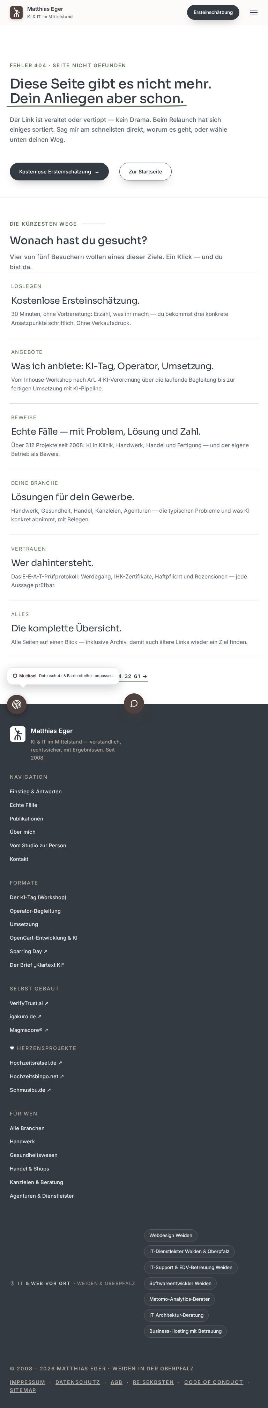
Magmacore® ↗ (29, 1030)
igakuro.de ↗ (26, 1016)
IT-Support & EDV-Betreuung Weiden (190, 1267)
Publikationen (26, 819)
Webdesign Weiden (170, 1235)
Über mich (23, 832)
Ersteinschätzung (213, 12)
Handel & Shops (29, 1169)
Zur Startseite (145, 171)
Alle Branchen (27, 1128)
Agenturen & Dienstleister (42, 1196)
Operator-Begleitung (35, 911)
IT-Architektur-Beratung (176, 1315)
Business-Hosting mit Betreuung (185, 1331)
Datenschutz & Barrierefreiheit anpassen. (66, 675)
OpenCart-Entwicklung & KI (43, 938)
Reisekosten (153, 1382)
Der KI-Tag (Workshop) (38, 897)
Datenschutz (77, 1382)
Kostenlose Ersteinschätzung (59, 171)
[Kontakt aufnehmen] (134, 703)
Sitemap (23, 1390)
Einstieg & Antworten (36, 791)
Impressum (27, 1382)
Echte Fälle (23, 805)
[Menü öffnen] (253, 12)
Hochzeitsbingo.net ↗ (37, 1076)
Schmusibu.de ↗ (30, 1090)
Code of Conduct (213, 1382)
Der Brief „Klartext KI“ (37, 965)
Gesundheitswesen (34, 1155)
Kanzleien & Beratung (36, 1182)
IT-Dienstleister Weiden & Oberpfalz (189, 1251)
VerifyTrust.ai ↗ (29, 1003)
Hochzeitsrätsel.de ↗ (36, 1063)
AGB (116, 1382)
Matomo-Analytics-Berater (179, 1299)
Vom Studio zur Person (38, 845)
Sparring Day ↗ (29, 951)
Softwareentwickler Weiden (180, 1283)
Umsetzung (24, 924)
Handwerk (22, 1141)
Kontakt (19, 859)
